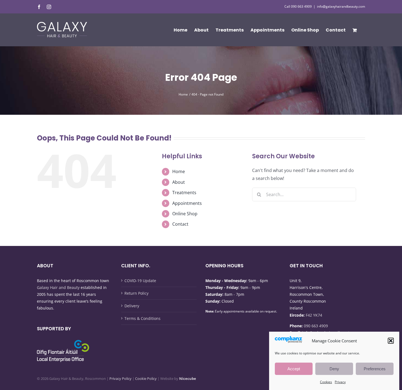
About (178, 182)
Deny (334, 368)
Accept (293, 368)
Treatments (184, 193)
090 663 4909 (316, 325)
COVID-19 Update (140, 280)
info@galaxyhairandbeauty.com (341, 6)
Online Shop (184, 214)
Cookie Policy (146, 378)
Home (178, 171)
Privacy (340, 382)
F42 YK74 (314, 315)
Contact (180, 224)
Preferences (375, 368)
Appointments (187, 203)
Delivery (131, 305)
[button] (391, 340)
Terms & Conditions (142, 318)
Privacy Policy (120, 378)
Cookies (326, 382)
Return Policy (136, 293)
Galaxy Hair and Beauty (58, 287)
